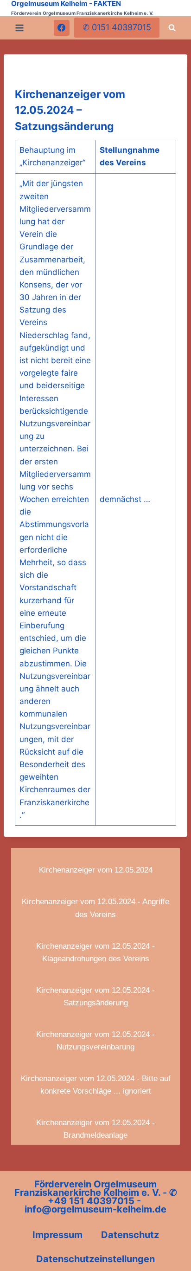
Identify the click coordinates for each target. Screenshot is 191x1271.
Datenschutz (130, 1234)
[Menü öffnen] (19, 27)
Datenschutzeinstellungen (95, 1258)
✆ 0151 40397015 (117, 27)
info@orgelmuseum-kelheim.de (95, 1209)
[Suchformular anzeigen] (172, 28)
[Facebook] (62, 28)
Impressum (57, 1234)
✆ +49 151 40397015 (112, 1196)
